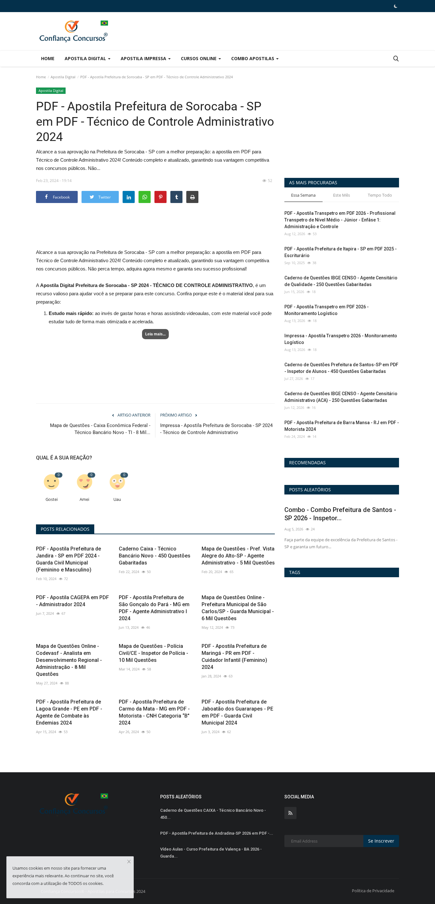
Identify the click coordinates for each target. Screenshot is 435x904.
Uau (117, 499)
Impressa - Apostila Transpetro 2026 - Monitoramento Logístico (340, 339)
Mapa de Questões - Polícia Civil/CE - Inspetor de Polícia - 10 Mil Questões (153, 653)
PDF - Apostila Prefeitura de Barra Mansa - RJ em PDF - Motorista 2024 (341, 426)
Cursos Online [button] (199, 58)
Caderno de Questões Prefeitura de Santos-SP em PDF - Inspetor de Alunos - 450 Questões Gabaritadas (341, 368)
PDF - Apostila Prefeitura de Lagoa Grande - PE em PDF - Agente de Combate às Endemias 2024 (69, 712)
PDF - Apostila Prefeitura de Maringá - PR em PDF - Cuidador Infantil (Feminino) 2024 (234, 656)
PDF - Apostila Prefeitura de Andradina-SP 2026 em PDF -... (216, 833)
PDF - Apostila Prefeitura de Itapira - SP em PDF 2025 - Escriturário (340, 252)
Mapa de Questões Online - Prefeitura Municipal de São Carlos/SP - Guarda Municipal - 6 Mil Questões (238, 607)
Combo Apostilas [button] (253, 58)
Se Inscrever (381, 841)
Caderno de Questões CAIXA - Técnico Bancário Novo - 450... (213, 814)
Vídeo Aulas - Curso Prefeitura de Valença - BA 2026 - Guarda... (211, 852)
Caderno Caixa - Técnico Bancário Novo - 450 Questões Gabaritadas (154, 556)
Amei (84, 499)
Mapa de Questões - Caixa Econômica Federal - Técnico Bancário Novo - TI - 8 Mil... (100, 429)
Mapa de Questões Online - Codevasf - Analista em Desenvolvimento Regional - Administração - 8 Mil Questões (69, 660)
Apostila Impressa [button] (144, 58)
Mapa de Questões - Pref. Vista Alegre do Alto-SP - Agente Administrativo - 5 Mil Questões (238, 556)
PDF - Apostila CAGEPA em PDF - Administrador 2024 (72, 600)
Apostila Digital (63, 76)
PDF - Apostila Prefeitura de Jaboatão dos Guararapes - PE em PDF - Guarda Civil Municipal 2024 (237, 712)
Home (47, 58)
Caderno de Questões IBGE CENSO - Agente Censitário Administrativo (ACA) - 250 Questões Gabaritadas (340, 397)
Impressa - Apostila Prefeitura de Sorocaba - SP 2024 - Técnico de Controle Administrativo (216, 429)
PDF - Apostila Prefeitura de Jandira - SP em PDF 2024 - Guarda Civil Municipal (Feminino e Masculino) (68, 559)
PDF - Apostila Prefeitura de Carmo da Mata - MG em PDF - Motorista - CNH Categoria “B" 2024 (154, 712)
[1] (395, 6)
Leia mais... (155, 334)
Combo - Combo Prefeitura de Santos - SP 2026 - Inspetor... (340, 514)
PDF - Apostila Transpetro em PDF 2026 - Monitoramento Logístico (326, 310)
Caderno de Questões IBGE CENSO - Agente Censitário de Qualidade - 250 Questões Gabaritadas (340, 281)
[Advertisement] (155, 231)
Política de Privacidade (373, 890)
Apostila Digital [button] (86, 58)
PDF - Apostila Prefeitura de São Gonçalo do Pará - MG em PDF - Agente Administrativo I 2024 (154, 607)
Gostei (52, 499)
